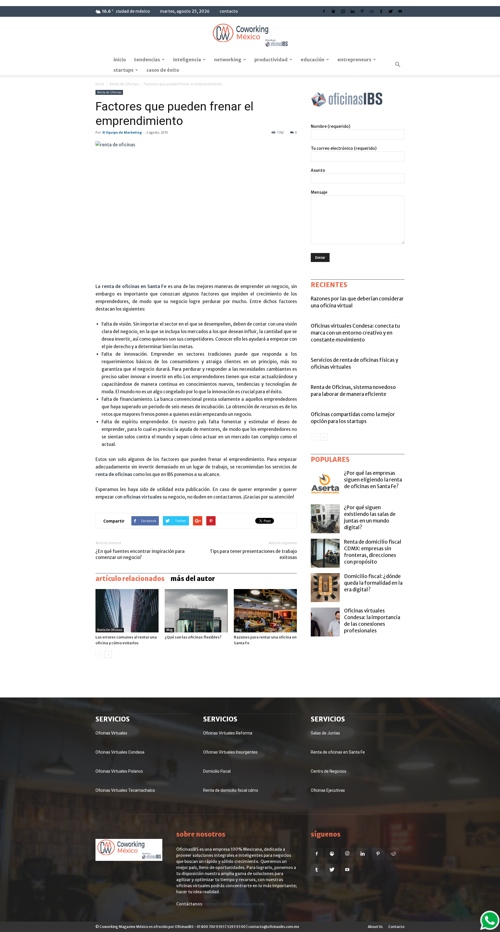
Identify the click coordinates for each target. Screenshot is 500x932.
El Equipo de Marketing (122, 132)
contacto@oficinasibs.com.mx (234, 904)
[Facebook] (323, 11)
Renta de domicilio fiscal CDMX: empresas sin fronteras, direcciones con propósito (372, 552)
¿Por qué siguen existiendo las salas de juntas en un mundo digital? (370, 517)
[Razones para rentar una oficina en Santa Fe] (265, 610)
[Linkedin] (352, 11)
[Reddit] (371, 11)
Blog (169, 630)
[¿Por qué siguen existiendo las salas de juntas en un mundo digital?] (325, 518)
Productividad (271, 59)
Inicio (119, 59)
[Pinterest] (362, 11)
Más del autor (192, 578)
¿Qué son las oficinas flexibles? (193, 637)
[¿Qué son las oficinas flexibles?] (196, 610)
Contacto (229, 11)
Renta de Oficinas (124, 84)
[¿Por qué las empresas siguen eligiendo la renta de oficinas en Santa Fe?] (325, 484)
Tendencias (147, 59)
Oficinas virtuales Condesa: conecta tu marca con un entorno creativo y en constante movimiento (355, 333)
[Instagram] (343, 11)
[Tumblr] (381, 11)
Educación (312, 59)
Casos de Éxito (162, 70)
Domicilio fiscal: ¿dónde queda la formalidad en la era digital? (373, 583)
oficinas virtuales (142, 497)
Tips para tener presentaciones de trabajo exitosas (253, 554)
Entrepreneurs (354, 59)
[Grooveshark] (333, 11)
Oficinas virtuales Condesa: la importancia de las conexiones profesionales (372, 621)
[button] (398, 65)
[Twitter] (390, 11)
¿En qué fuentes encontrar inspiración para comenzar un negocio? (140, 554)
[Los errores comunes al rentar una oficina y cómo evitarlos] (127, 610)
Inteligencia (187, 59)
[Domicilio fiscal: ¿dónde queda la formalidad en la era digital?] (325, 587)
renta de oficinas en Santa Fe (134, 286)
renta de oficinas (113, 474)
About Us (375, 926)
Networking (227, 59)
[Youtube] (400, 11)
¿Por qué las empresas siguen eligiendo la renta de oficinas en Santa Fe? (373, 480)
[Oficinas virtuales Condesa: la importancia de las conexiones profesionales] (325, 622)
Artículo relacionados (130, 578)
